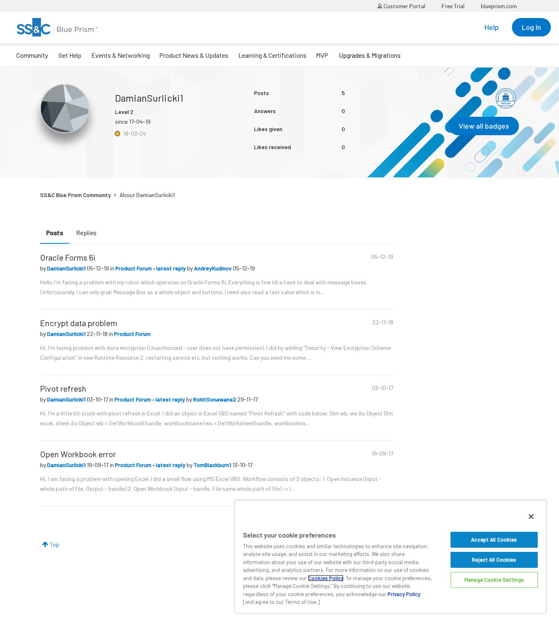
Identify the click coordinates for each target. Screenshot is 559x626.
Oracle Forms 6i (67, 257)
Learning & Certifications (272, 55)
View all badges (484, 125)
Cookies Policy (325, 578)
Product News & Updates (193, 55)
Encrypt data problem (78, 323)
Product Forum (134, 268)
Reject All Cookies (494, 559)
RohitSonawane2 (215, 399)
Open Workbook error (78, 454)
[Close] (531, 517)
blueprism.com (499, 5)
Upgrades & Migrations (370, 55)
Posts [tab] (54, 232)
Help (492, 27)
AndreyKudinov (213, 268)
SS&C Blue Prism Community (75, 194)
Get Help (70, 55)
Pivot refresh (63, 388)
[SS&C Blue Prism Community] (57, 27)
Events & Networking (120, 55)
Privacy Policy (404, 594)
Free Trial (453, 5)
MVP (322, 55)
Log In (531, 27)
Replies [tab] (86, 232)
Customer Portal (403, 5)
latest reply (171, 268)
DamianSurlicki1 (67, 268)
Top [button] (54, 544)
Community (32, 55)
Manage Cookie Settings (494, 579)
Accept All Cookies (494, 539)
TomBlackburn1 (213, 464)
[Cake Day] (506, 98)
